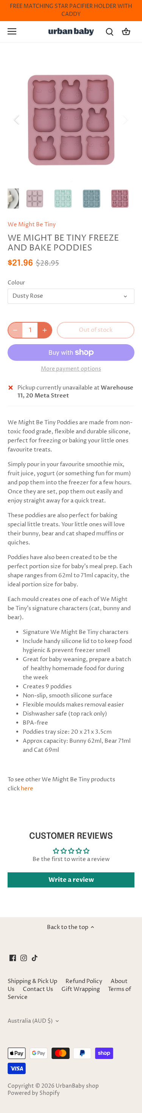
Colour (16, 283)
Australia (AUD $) (30, 1021)
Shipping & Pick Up (33, 981)
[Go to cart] (126, 31)
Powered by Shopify (34, 1093)
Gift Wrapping (80, 989)
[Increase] (44, 330)
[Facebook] (12, 958)
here (27, 789)
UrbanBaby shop (77, 1086)
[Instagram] (23, 958)
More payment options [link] (71, 369)
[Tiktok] (34, 958)
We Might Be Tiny (32, 225)
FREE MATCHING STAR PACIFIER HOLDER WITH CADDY (71, 10)
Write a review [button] (71, 880)
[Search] (109, 31)
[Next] (124, 119)
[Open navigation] (12, 31)
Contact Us (38, 989)
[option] (71, 119)
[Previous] (17, 119)
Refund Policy (84, 981)
